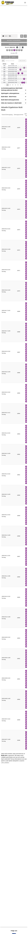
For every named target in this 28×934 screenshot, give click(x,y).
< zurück (5, 57)
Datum (12, 63)
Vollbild (14, 53)
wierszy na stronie (9, 60)
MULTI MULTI (13, 40)
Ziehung (4, 63)
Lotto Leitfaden (5, 762)
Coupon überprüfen (14, 44)
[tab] (14, 89)
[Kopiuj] (21, 36)
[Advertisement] (14, 19)
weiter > (14, 57)
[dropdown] (25, 36)
